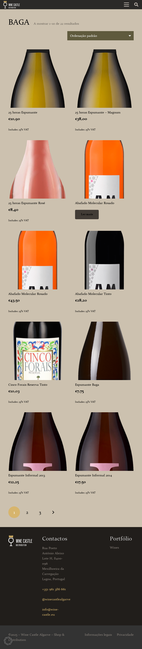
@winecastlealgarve (56, 599)
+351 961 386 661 (54, 589)
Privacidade (125, 635)
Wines (114, 547)
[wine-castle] (11, 4)
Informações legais (98, 635)
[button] (126, 4)
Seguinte (53, 512)
